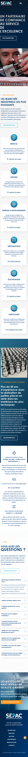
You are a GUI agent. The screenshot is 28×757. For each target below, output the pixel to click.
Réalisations (11, 742)
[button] (20, 3)
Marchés (12, 733)
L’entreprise (11, 739)
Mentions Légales (21, 752)
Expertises (12, 730)
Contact (12, 745)
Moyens (11, 736)
